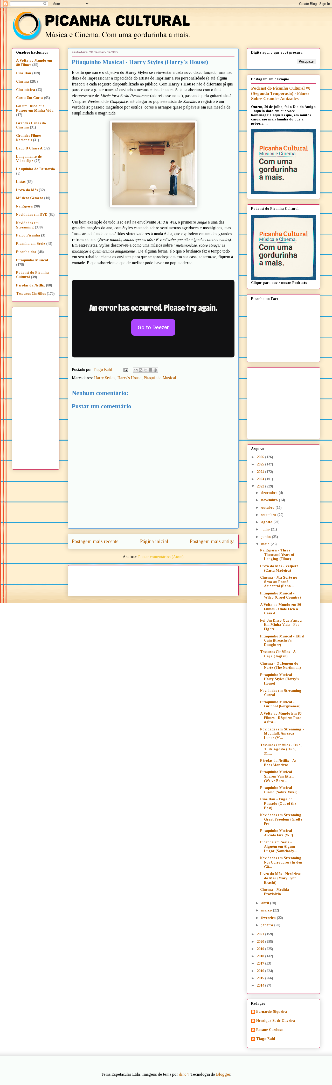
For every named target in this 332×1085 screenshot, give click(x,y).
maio (266, 544)
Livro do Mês (27, 190)
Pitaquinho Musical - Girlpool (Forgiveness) (280, 704)
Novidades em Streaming (27, 225)
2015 (261, 978)
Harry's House (129, 378)
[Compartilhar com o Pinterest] (155, 370)
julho (266, 529)
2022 (261, 486)
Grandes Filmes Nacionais (28, 138)
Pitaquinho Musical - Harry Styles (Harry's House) (279, 679)
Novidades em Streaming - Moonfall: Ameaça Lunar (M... (282, 733)
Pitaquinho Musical (160, 378)
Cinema (22, 81)
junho (266, 537)
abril (265, 903)
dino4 (184, 1074)
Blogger (223, 1074)
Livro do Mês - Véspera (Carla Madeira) (279, 568)
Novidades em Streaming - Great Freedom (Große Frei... (282, 819)
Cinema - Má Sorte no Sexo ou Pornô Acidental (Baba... (278, 582)
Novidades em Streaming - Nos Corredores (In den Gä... (282, 862)
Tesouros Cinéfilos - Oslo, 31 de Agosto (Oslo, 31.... (281, 749)
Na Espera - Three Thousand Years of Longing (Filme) (277, 554)
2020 (261, 942)
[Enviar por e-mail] (135, 370)
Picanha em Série (30, 244)
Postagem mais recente (95, 541)
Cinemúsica (25, 90)
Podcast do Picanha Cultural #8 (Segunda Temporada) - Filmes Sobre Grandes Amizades (280, 93)
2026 (261, 457)
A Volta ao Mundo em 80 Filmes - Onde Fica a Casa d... (280, 609)
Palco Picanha (28, 235)
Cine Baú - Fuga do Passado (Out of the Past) (278, 803)
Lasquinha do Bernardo (35, 169)
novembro (270, 500)
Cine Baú (23, 73)
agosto (267, 522)
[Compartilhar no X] (145, 370)
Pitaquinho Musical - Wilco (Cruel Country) (280, 595)
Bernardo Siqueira (271, 1012)
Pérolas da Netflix (30, 285)
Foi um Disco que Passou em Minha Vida (34, 108)
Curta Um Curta (29, 98)
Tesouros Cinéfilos (31, 294)
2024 (261, 472)
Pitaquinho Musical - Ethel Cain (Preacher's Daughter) (282, 640)
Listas (20, 182)
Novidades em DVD (31, 215)
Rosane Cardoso (269, 1030)
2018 (261, 956)
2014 (261, 985)
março (267, 910)
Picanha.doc (26, 252)
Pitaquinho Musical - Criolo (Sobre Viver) (279, 790)
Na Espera (24, 206)
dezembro (270, 493)
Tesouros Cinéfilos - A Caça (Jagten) (277, 654)
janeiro (267, 925)
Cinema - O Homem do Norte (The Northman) (280, 666)
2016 (261, 971)
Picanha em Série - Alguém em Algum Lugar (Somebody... (278, 846)
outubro (268, 507)
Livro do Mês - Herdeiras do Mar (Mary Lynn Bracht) (280, 878)
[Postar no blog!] (140, 370)
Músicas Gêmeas (29, 198)
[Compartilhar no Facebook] (150, 370)
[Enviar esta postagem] (125, 369)
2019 (261, 949)
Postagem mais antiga (212, 541)
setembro (269, 515)
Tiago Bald (265, 1039)
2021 (261, 934)
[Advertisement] (197, 579)
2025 (261, 464)
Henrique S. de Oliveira (275, 1021)
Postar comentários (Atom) (161, 557)
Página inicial (154, 541)
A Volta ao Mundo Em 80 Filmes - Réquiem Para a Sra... (280, 718)
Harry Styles (104, 378)
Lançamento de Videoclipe (29, 159)
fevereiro (269, 918)
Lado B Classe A (29, 148)
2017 (261, 963)
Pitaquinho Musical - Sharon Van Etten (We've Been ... (277, 776)
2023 (261, 479)
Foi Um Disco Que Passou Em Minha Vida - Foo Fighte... (281, 625)
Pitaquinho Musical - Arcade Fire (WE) (277, 833)
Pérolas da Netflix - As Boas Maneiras (278, 763)
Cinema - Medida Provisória (274, 892)
